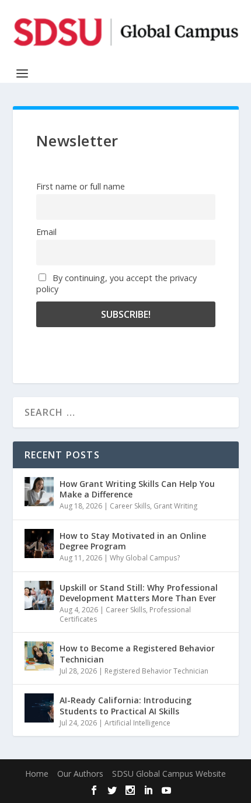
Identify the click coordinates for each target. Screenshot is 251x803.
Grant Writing (175, 506)
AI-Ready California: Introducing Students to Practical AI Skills (125, 705)
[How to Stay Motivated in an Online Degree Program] (39, 543)
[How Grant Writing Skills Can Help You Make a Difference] (39, 491)
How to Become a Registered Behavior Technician (137, 653)
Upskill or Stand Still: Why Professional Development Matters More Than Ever (139, 593)
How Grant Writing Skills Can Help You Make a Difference (137, 489)
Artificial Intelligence (137, 723)
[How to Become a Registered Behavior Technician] (39, 656)
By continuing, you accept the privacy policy (116, 283)
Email (46, 231)
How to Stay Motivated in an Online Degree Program (133, 541)
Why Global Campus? (145, 558)
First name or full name (80, 186)
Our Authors (80, 773)
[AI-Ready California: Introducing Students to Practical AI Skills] (39, 708)
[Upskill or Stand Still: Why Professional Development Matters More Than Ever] (39, 595)
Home (36, 773)
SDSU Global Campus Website (169, 773)
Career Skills (130, 506)
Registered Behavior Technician (156, 671)
